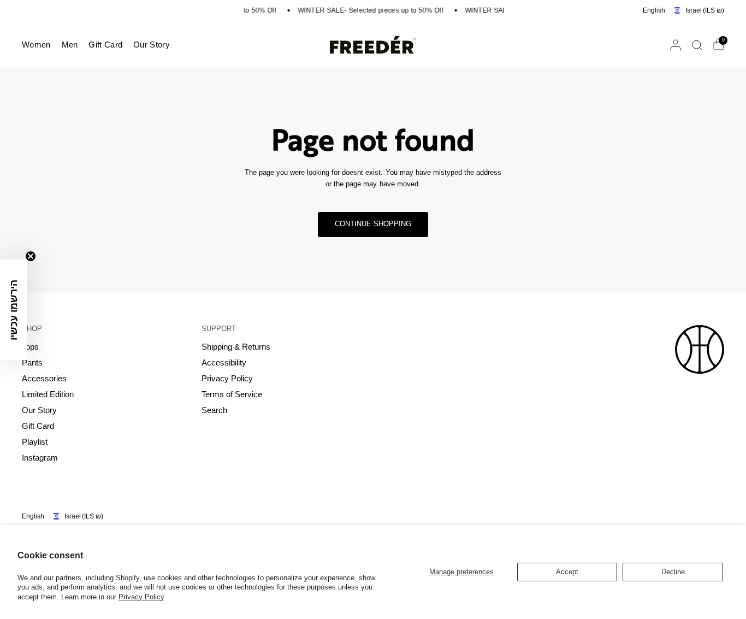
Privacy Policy (141, 597)
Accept (567, 572)
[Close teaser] (30, 256)
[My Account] (675, 44)
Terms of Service (232, 394)
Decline (673, 572)
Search (214, 410)
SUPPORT (219, 328)
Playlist (35, 441)
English (654, 10)
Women (36, 44)
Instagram (40, 457)
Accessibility (224, 362)
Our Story (151, 44)
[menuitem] (39, 44)
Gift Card (105, 44)
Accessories (44, 378)
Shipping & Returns (236, 346)
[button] (13, 310)
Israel (704, 10)
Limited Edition (48, 394)
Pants (32, 362)
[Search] (697, 44)
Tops (30, 346)
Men (70, 44)
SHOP (32, 328)
